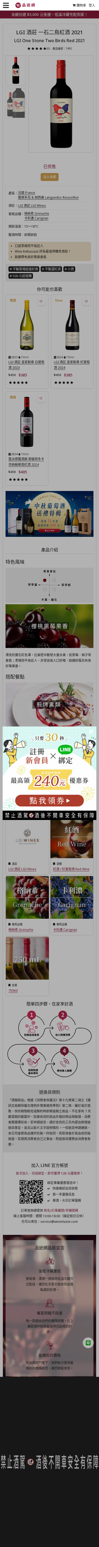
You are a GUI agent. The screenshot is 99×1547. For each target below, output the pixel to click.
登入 (92, 5)
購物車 (81, 5)
